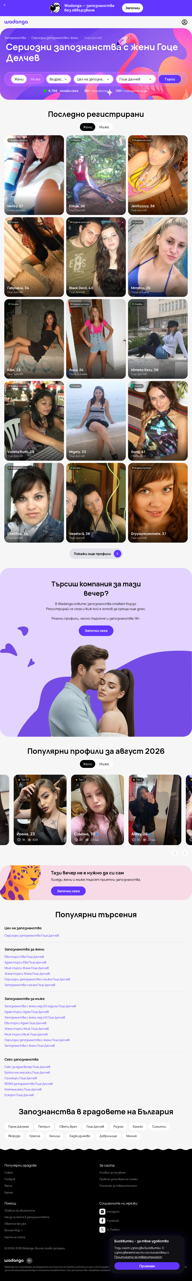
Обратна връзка (15, 1223)
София (8, 1172)
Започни (132, 8)
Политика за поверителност (118, 1185)
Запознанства (15, 38)
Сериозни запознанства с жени (55, 38)
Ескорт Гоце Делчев (19, 1095)
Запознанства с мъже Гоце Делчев (29, 985)
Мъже (35, 79)
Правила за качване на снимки (118, 1179)
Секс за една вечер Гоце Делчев (27, 1067)
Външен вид (12, 1230)
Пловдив (9, 1179)
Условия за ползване (112, 1172)
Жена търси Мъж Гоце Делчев (26, 1029)
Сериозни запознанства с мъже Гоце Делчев (37, 979)
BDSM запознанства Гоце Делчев (28, 1084)
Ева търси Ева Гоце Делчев (24, 957)
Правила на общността (19, 1210)
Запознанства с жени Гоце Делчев (29, 1046)
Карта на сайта (14, 1237)
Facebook (113, 1220)
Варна (8, 1185)
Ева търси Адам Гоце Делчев (25, 1023)
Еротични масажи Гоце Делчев (27, 1072)
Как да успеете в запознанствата (26, 1217)
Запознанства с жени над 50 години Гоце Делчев (40, 1006)
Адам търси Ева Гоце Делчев (25, 962)
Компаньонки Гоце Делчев (23, 1089)
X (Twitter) (113, 1229)
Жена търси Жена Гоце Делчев (27, 974)
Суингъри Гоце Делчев (20, 1078)
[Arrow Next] (185, 853)
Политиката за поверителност (138, 1257)
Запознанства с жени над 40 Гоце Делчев (34, 1017)
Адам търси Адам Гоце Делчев (26, 1012)
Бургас (8, 1192)
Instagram (113, 1211)
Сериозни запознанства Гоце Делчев (31, 935)
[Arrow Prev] (174, 853)
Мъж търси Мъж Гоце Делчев (26, 1034)
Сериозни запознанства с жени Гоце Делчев (37, 1040)
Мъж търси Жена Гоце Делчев (26, 968)
